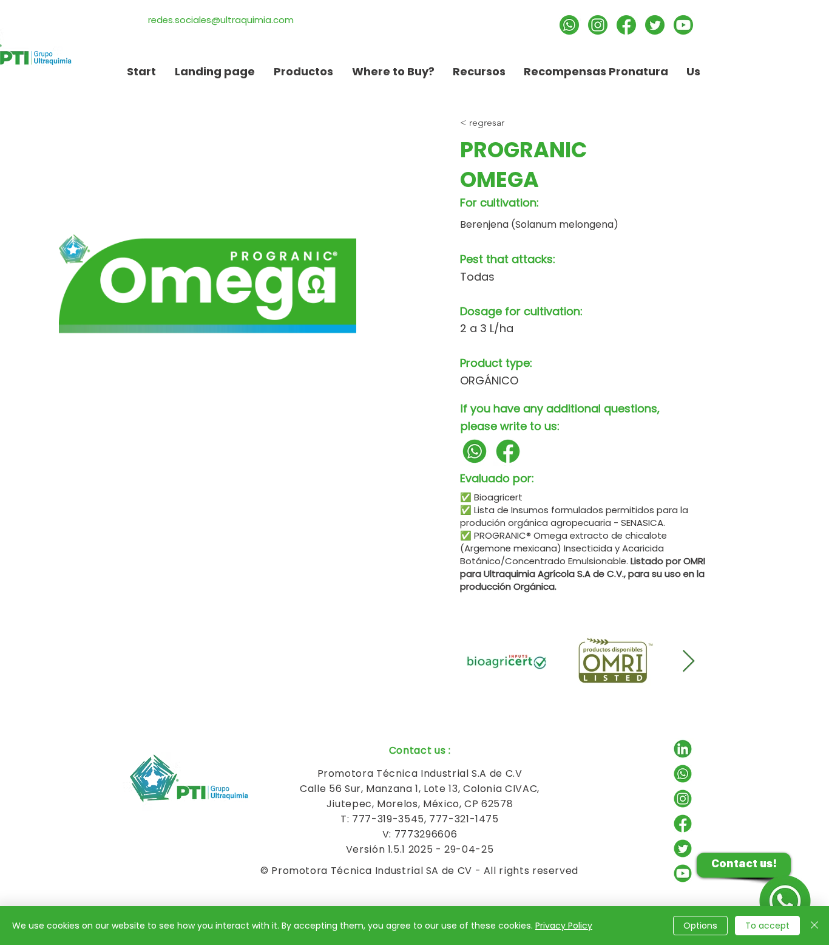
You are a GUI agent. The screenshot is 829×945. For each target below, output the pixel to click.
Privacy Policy (563, 925)
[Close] (814, 925)
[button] (479, 71)
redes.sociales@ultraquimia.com (221, 19)
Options (700, 925)
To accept (767, 925)
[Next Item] (688, 662)
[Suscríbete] (683, 25)
